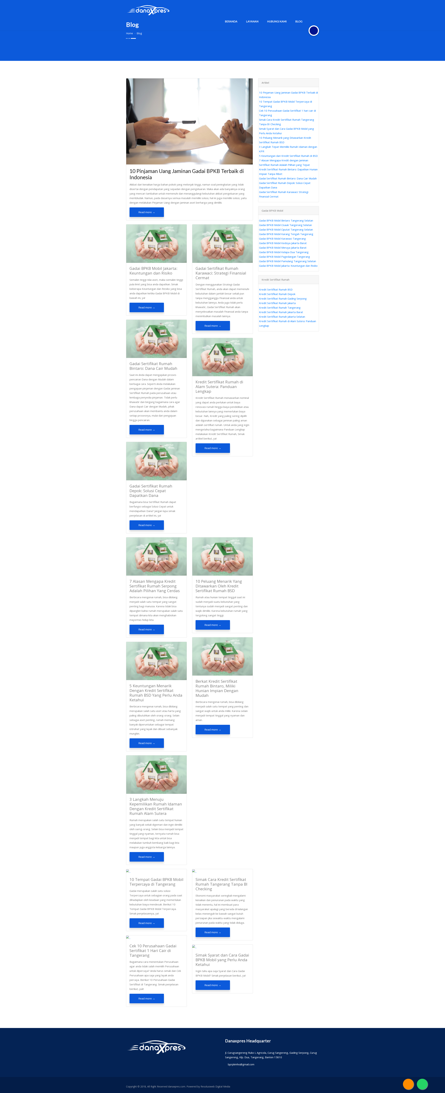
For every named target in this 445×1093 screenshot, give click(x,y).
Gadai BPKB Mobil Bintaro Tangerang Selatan (286, 220)
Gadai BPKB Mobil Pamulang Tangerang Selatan (287, 261)
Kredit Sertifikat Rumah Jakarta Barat (281, 312)
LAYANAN (252, 21)
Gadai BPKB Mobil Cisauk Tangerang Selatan (285, 225)
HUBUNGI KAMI (277, 21)
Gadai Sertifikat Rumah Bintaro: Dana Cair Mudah (288, 178)
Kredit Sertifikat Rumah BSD (276, 289)
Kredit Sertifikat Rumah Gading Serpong (283, 298)
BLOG (298, 21)
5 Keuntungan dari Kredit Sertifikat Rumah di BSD (288, 156)
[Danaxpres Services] (408, 1084)
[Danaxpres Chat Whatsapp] (422, 1084)
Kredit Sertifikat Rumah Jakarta (277, 303)
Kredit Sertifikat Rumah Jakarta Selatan (282, 316)
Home (129, 33)
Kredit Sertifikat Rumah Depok (277, 294)
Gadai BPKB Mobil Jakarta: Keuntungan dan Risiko (288, 265)
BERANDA (231, 21)
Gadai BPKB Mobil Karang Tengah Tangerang (286, 234)
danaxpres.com (176, 1086)
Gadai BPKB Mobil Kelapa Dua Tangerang (284, 252)
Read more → (146, 212)
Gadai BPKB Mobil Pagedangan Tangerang (284, 256)
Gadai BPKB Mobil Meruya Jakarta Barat (282, 247)
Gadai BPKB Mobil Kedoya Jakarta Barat (283, 243)
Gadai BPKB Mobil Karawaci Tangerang (282, 238)
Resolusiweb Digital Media (215, 1086)
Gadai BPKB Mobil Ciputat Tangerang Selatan (286, 229)
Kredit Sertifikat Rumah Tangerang (280, 307)
